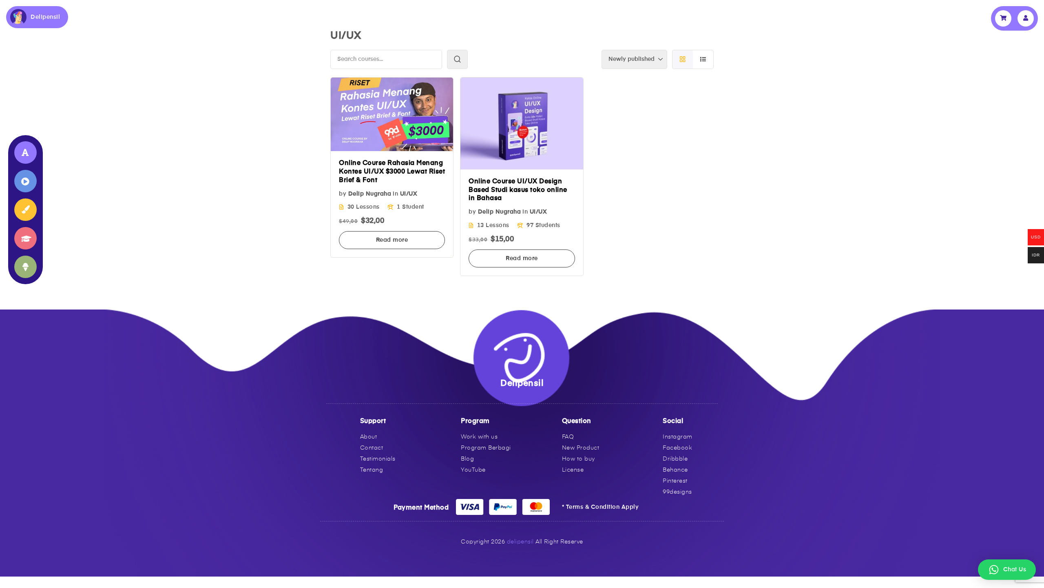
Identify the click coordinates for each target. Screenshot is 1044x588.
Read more (392, 240)
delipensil (520, 542)
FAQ (568, 437)
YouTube (473, 470)
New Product (580, 448)
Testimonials (378, 459)
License (573, 470)
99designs (677, 492)
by (342, 194)
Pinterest (675, 481)
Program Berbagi (486, 448)
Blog (467, 459)
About (368, 437)
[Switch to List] (703, 59)
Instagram (677, 437)
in (395, 194)
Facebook (677, 448)
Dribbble (675, 459)
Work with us (479, 437)
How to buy (578, 459)
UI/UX (409, 194)
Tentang (371, 470)
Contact (371, 448)
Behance (675, 470)
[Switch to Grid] (682, 59)
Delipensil (45, 17)
